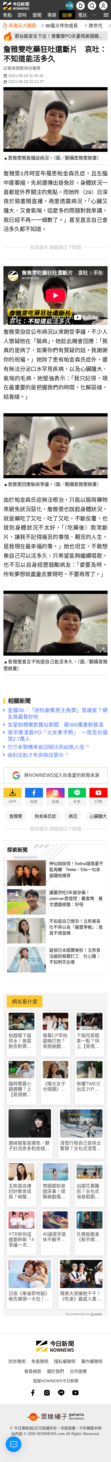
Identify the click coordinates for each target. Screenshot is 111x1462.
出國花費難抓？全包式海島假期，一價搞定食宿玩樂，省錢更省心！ (88, 1192)
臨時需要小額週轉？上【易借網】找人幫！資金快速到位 (20, 1089)
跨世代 (95, 25)
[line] (61, 1392)
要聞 (37, 15)
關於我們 (55, 1371)
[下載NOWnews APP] (80, 5)
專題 (51, 15)
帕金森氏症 (45, 816)
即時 (22, 15)
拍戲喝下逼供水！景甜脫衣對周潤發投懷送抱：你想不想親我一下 (20, 1041)
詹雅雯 (15, 816)
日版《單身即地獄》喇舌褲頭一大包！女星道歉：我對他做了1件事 (29, 1296)
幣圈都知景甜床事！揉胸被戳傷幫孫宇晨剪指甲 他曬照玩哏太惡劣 (54, 1192)
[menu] (106, 15)
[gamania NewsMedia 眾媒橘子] (55, 1417)
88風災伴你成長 (62, 25)
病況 (73, 816)
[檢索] (92, 5)
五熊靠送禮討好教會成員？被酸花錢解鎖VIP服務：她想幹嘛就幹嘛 (21, 1192)
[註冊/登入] (103, 5)
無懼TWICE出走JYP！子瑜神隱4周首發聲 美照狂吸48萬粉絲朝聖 (89, 1086)
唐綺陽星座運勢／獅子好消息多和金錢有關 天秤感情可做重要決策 (29, 1146)
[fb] (32, 1392)
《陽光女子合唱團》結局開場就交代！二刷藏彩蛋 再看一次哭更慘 (54, 1086)
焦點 (7, 15)
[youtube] (75, 1392)
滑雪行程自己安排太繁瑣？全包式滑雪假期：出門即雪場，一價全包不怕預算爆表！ (80, 1146)
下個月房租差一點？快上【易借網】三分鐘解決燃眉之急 (89, 1041)
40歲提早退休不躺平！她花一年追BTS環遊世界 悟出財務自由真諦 (54, 1237)
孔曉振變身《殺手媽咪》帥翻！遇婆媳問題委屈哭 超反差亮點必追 (89, 1237)
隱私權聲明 (64, 1361)
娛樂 (67, 14)
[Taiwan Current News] (69, 5)
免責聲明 (39, 1361)
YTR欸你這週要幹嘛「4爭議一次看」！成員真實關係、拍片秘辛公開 (21, 1240)
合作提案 (78, 1371)
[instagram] (47, 1392)
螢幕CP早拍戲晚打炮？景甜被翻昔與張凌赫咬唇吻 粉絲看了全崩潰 (55, 1041)
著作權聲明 (91, 1361)
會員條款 (32, 1371)
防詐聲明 (17, 1361)
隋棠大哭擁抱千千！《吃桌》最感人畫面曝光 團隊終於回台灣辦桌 (80, 1296)
